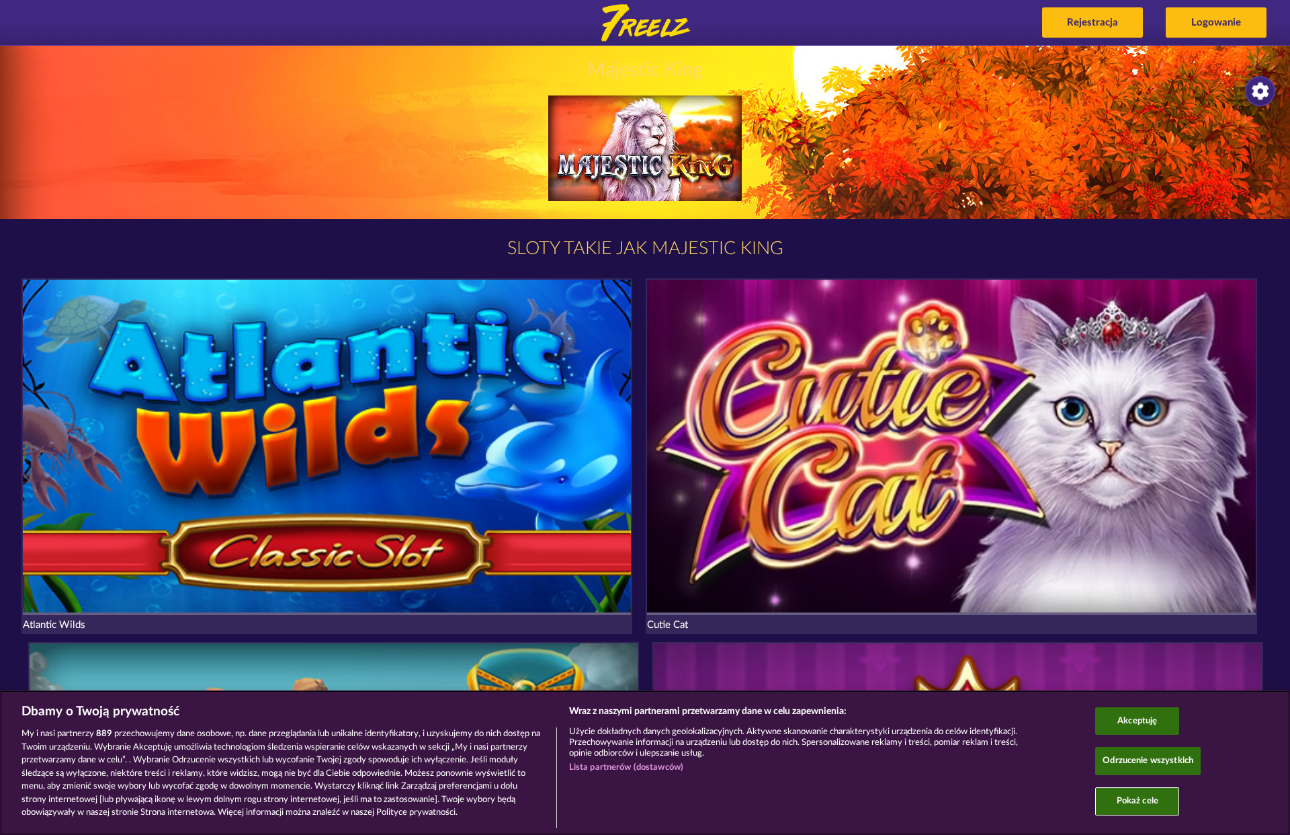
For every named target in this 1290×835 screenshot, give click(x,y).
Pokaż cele (1137, 801)
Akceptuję (1137, 721)
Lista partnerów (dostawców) (626, 767)
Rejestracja (1092, 22)
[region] (645, 762)
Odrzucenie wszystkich (1148, 760)
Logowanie (1216, 22)
